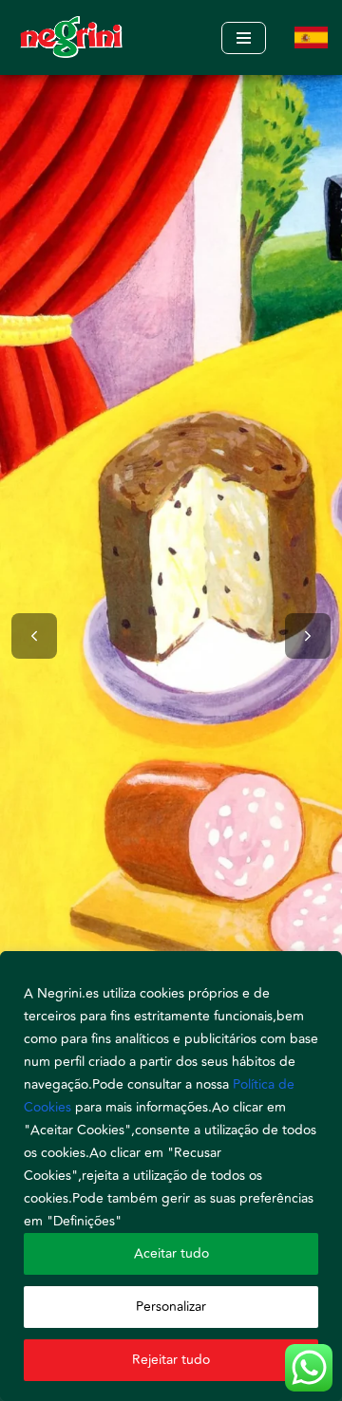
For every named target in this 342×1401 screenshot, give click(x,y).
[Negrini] (71, 37)
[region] (171, 1176)
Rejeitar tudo (171, 1360)
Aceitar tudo (171, 1253)
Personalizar (171, 1307)
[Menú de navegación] (243, 38)
